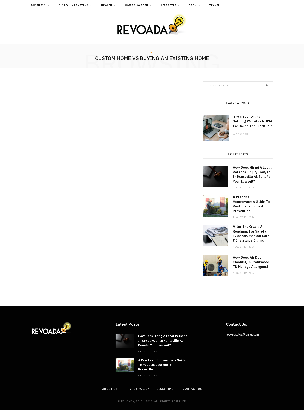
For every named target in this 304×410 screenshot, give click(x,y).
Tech (192, 5)
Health (106, 5)
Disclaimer (166, 389)
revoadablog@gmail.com (242, 334)
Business (38, 5)
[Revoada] (152, 24)
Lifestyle (168, 5)
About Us (109, 389)
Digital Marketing (74, 5)
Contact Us (192, 389)
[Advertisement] (110, 129)
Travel (214, 5)
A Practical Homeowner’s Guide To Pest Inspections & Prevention (162, 364)
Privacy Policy (137, 389)
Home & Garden (136, 5)
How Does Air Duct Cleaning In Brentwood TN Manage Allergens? (251, 262)
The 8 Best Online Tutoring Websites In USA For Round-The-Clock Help (252, 121)
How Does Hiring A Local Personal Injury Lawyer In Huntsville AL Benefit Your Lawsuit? (163, 340)
